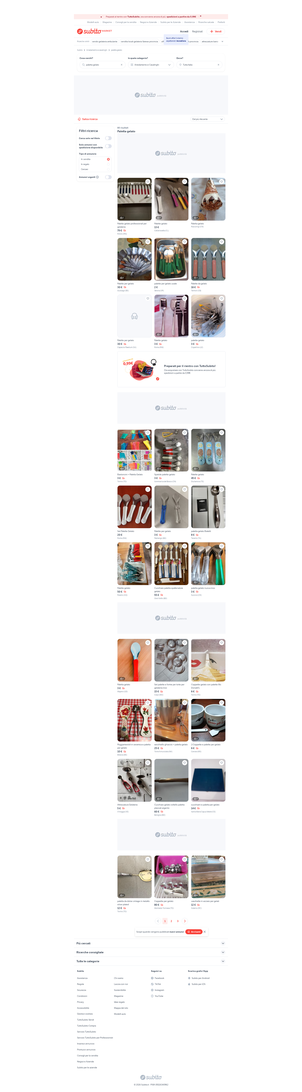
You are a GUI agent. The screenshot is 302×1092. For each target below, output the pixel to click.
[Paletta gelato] (208, 206)
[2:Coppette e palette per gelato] (208, 727)
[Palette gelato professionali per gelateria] (134, 206)
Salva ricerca (90, 119)
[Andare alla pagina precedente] (158, 921)
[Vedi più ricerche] (222, 41)
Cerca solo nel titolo (89, 138)
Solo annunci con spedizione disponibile (91, 146)
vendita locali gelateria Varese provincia (139, 41)
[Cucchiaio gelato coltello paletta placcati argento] (171, 787)
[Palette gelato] (171, 206)
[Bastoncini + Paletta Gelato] (134, 456)
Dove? (179, 58)
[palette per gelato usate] (171, 265)
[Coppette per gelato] (171, 884)
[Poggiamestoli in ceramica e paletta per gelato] (134, 727)
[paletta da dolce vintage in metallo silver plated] (134, 884)
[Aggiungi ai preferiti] (147, 181)
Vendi (218, 31)
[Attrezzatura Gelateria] (134, 787)
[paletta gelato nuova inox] (208, 571)
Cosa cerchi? (86, 58)
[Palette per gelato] (134, 265)
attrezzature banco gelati (213, 41)
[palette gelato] (208, 322)
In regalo (85, 164)
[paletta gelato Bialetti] (208, 512)
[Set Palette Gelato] (134, 512)
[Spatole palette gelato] (171, 456)
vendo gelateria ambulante (104, 41)
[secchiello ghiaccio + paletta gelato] (171, 727)
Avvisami (196, 931)
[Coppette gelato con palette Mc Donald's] (208, 667)
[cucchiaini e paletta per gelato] (208, 787)
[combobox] (102, 64)
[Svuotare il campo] (121, 64)
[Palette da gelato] (208, 265)
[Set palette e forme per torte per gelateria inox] (171, 667)
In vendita (85, 159)
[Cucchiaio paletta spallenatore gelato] (171, 571)
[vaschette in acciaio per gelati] (208, 884)
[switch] (108, 138)
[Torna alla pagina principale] (95, 31)
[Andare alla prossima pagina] (185, 921)
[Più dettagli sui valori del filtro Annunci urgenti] (97, 177)
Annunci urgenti (87, 177)
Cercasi (84, 169)
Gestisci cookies (85, 1013)
